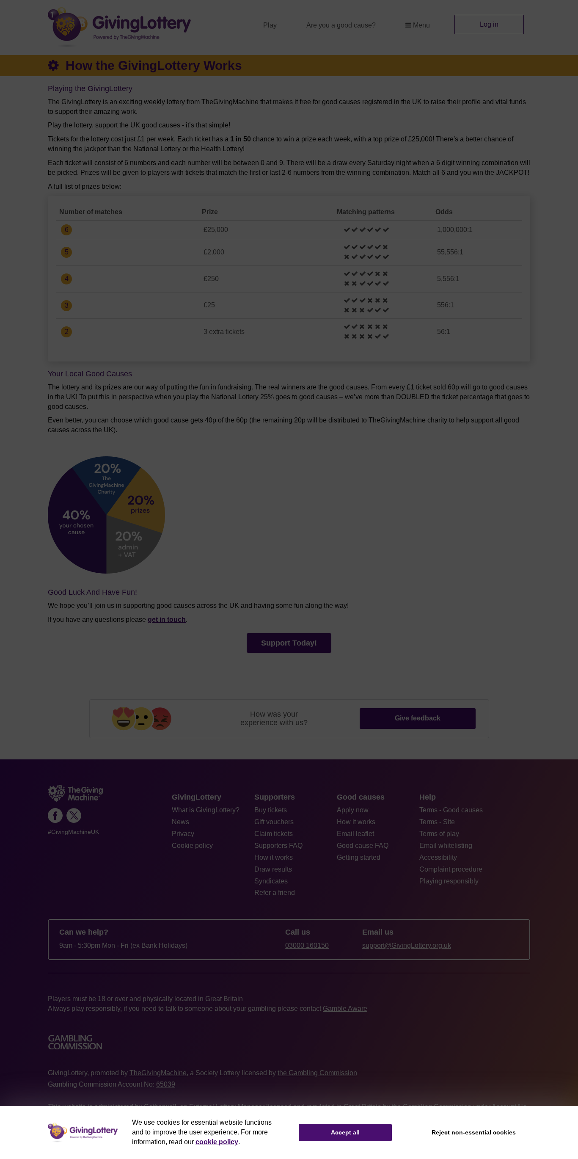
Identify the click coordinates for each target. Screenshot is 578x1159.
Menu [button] (421, 25)
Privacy (183, 833)
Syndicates (271, 881)
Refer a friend (274, 892)
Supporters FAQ (278, 845)
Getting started (358, 857)
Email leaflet (355, 833)
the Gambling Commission (317, 1072)
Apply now (353, 810)
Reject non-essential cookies (474, 1132)
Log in (489, 24)
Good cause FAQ (362, 845)
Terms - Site (437, 821)
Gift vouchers (274, 821)
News (180, 821)
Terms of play (439, 833)
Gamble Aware (345, 1008)
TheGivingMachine (158, 1072)
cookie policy (216, 1141)
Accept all (345, 1132)
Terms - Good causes (451, 810)
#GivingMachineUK (73, 832)
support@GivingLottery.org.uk (406, 945)
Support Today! (289, 643)
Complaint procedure (450, 869)
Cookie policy (192, 845)
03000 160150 (307, 945)
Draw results (273, 869)
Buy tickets (270, 810)
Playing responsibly (449, 881)
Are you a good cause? (341, 25)
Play (270, 25)
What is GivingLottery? (205, 810)
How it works (273, 857)
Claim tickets (273, 833)
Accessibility (438, 857)
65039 (165, 1084)
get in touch (167, 619)
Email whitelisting (445, 845)
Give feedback (417, 718)
